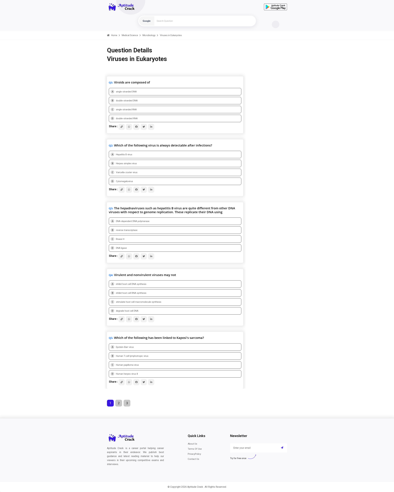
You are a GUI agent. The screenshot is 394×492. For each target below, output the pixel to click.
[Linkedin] (151, 127)
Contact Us (193, 459)
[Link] (122, 127)
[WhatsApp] (129, 127)
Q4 (110, 275)
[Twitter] (144, 127)
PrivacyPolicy (194, 454)
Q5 (110, 338)
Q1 (110, 82)
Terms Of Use (195, 448)
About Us (192, 443)
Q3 (110, 208)
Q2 (110, 145)
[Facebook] (136, 127)
